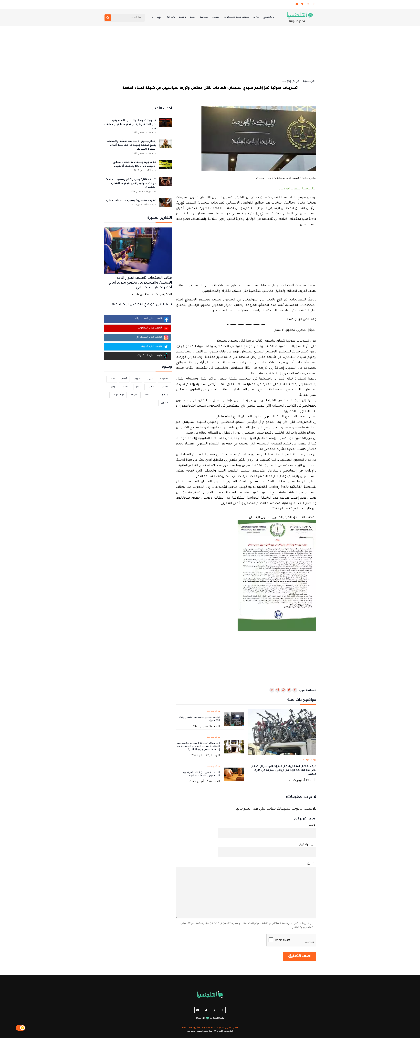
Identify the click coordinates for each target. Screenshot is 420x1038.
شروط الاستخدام (190, 1028)
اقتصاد (216, 17)
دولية (193, 17)
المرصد (134, 395)
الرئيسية (309, 81)
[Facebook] (313, 4)
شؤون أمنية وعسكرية (236, 17)
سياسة (204, 17)
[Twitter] (302, 4)
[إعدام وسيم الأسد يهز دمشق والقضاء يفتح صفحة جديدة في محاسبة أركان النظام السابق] (165, 145)
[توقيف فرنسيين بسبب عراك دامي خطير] (165, 204)
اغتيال (152, 387)
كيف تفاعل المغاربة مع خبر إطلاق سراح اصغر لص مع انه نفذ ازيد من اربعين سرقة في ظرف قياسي (284, 770)
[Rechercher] (108, 17)
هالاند (112, 379)
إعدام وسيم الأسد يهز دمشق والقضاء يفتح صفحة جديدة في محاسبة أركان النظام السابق (131, 145)
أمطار (124, 379)
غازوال (137, 379)
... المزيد (158, 18)
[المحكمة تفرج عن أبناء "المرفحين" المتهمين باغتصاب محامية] (234, 774)
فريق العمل (224, 1028)
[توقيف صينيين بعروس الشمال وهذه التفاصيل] (234, 719)
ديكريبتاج (268, 17)
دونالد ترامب (118, 395)
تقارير (256, 17)
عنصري (164, 403)
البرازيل (150, 379)
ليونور (113, 387)
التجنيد (148, 395)
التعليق (311, 864)
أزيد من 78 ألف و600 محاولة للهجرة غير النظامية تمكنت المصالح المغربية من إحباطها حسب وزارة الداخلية (198, 746)
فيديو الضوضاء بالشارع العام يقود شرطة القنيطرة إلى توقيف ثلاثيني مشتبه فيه (130, 124)
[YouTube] (296, 4)
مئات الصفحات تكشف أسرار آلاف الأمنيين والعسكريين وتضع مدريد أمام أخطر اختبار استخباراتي (140, 283)
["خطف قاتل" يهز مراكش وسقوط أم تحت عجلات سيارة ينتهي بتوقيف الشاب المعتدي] (165, 183)
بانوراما (171, 17)
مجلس (164, 387)
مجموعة (164, 379)
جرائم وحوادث (291, 81)
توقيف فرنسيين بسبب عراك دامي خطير (131, 200)
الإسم (312, 825)
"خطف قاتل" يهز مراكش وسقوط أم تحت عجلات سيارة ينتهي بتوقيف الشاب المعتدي (130, 183)
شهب (126, 387)
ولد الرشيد (163, 395)
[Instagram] (308, 4)
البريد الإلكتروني (307, 844)
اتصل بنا (234, 1028)
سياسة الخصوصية (208, 1028)
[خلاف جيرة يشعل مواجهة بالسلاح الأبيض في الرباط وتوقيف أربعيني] (165, 166)
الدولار (139, 387)
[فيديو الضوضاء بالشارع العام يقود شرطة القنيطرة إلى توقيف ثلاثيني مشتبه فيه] (165, 124)
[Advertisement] (210, 51)
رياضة (182, 17)
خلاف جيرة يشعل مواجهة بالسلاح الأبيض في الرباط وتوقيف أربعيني (134, 164)
